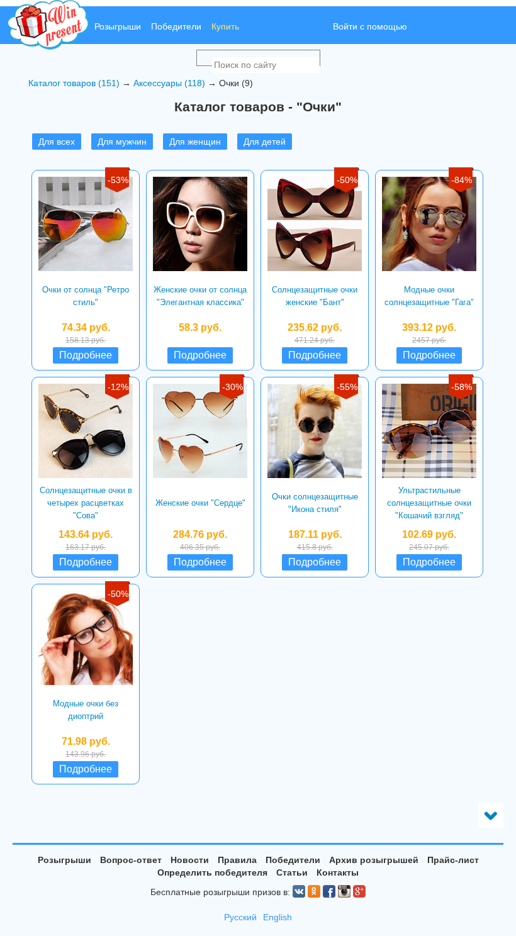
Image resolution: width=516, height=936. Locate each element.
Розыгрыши (117, 26)
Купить (225, 26)
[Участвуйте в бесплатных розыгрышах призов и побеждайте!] (48, 25)
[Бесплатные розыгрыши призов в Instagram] (344, 891)
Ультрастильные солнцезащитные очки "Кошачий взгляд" (429, 503)
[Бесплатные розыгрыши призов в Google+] (359, 891)
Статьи (292, 872)
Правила (237, 860)
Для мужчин (122, 141)
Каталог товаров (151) (74, 83)
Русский (240, 917)
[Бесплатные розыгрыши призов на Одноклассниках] (314, 891)
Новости (190, 860)
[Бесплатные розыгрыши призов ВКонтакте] (299, 891)
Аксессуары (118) (169, 83)
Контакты (338, 872)
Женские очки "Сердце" (200, 503)
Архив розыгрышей (373, 860)
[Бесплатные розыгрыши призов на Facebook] (329, 891)
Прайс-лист (453, 860)
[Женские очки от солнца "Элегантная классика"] (200, 224)
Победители (176, 26)
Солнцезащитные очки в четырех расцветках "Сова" (86, 503)
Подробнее (85, 355)
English (277, 917)
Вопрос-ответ (131, 860)
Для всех (56, 141)
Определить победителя (212, 872)
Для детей (265, 141)
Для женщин (195, 141)
